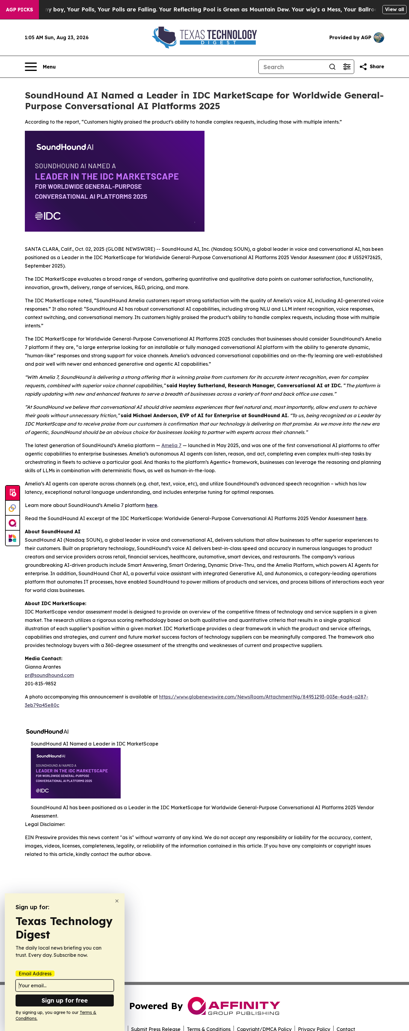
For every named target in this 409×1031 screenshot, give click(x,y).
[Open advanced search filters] (347, 67)
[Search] (332, 67)
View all (394, 9)
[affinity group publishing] (12, 523)
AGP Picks (19, 10)
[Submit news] (12, 493)
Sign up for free (65, 1000)
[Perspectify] (12, 508)
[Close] (117, 901)
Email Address (35, 974)
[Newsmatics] (12, 538)
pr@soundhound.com (49, 675)
